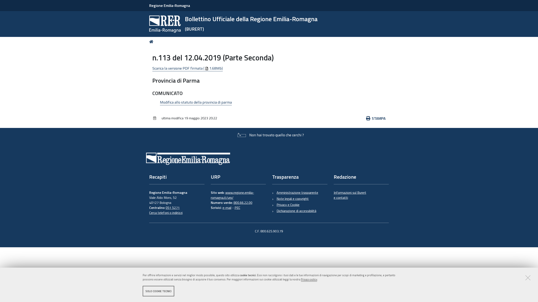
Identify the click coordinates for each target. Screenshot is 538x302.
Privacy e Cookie (288, 204)
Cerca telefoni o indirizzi (166, 212)
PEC (237, 207)
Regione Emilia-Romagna (169, 5)
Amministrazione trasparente (297, 192)
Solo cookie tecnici (158, 291)
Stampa (379, 118)
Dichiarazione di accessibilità (296, 210)
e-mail (227, 207)
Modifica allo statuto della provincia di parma (196, 102)
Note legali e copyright (293, 198)
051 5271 (173, 207)
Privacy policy (309, 279)
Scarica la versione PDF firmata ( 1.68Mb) (187, 68)
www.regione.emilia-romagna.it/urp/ (232, 195)
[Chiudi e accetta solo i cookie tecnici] (528, 277)
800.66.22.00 (242, 202)
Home (152, 41)
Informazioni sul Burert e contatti (350, 195)
